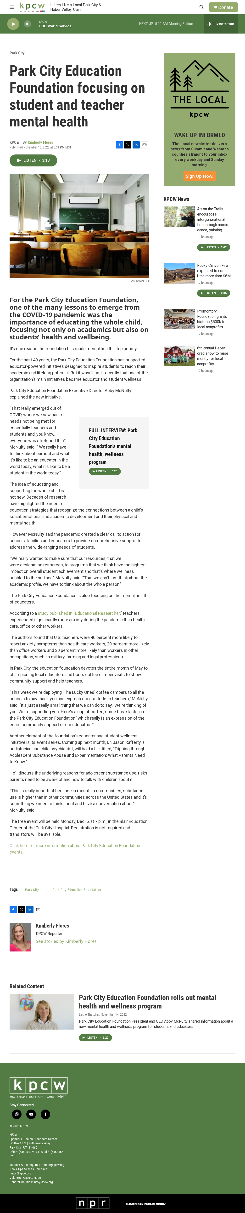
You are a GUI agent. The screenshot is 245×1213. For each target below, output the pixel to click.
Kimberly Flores (40, 142)
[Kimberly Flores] (20, 937)
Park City (17, 53)
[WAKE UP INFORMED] (199, 89)
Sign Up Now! (199, 176)
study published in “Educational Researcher (79, 613)
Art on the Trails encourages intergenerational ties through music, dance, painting (213, 219)
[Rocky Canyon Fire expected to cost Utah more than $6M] (179, 273)
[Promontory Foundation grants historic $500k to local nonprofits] (179, 319)
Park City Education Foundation (77, 890)
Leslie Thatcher (89, 1014)
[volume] (27, 24)
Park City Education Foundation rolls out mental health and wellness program (147, 1001)
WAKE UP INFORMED (199, 135)
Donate (225, 7)
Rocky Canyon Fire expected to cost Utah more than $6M (214, 270)
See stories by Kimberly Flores (66, 941)
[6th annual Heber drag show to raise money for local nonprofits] (179, 356)
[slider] (35, 23)
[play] (13, 24)
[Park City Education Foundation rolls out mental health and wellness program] (42, 1012)
